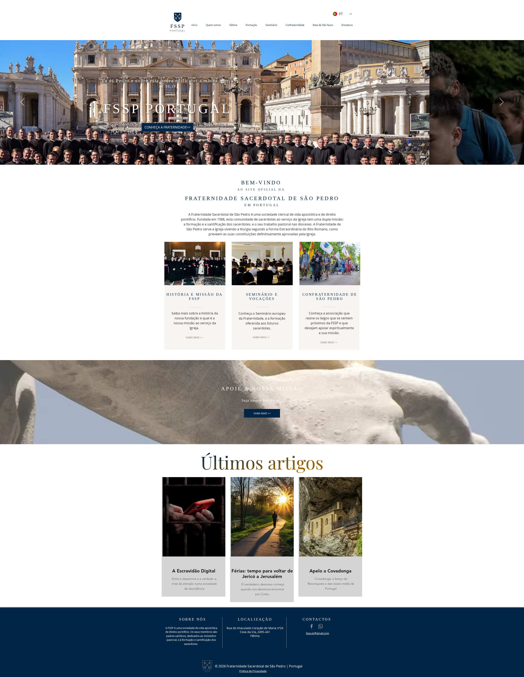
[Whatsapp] (320, 626)
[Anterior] (22, 102)
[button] (214, 25)
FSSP (177, 26)
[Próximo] (502, 102)
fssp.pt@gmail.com (317, 633)
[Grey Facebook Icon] (311, 626)
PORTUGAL (177, 30)
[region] (193, 537)
